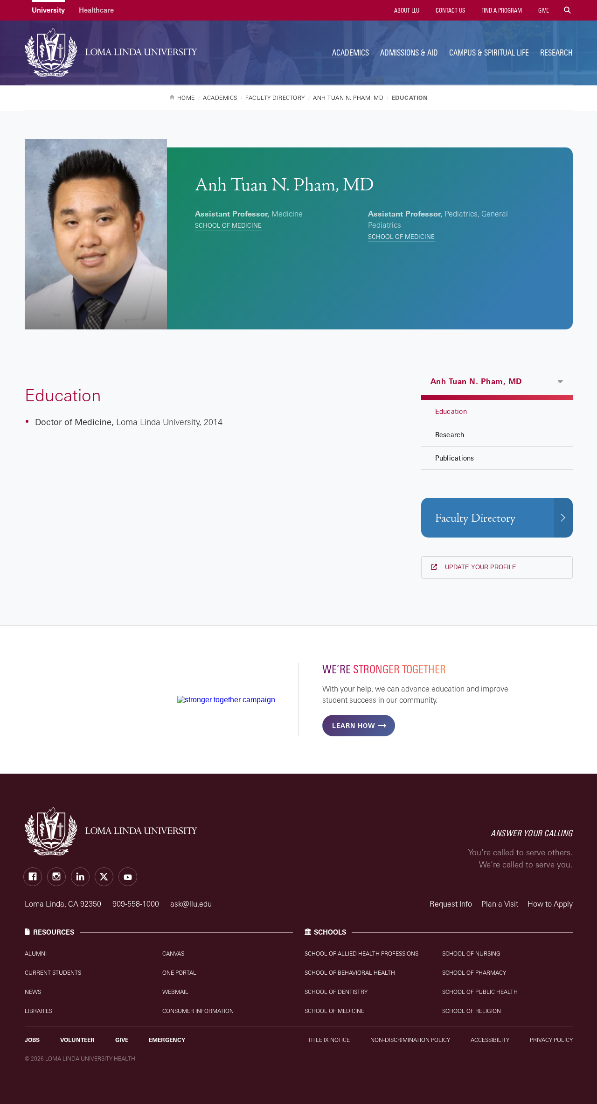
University (48, 10)
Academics (350, 52)
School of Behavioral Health (350, 972)
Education (451, 411)
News (33, 991)
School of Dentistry (336, 991)
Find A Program (501, 10)
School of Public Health (480, 991)
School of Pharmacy (474, 972)
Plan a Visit (499, 903)
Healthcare (96, 10)
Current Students (53, 972)
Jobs (32, 1039)
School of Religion (471, 1010)
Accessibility (490, 1039)
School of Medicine (228, 225)
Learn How (353, 725)
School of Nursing (471, 953)
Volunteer (77, 1039)
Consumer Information (198, 1010)
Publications (454, 458)
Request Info (451, 903)
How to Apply (550, 903)
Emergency (167, 1039)
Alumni (36, 953)
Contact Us (449, 10)
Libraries (38, 1010)
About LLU (406, 10)
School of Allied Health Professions (361, 953)
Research (556, 52)
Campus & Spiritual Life (489, 52)
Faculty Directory (475, 518)
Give (543, 10)
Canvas (173, 953)
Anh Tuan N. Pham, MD (476, 381)
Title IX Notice (329, 1039)
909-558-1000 (136, 903)
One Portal (179, 972)
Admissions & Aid (409, 52)
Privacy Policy (551, 1039)
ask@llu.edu (191, 903)
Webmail (175, 991)
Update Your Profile (479, 567)
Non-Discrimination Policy (410, 1039)
